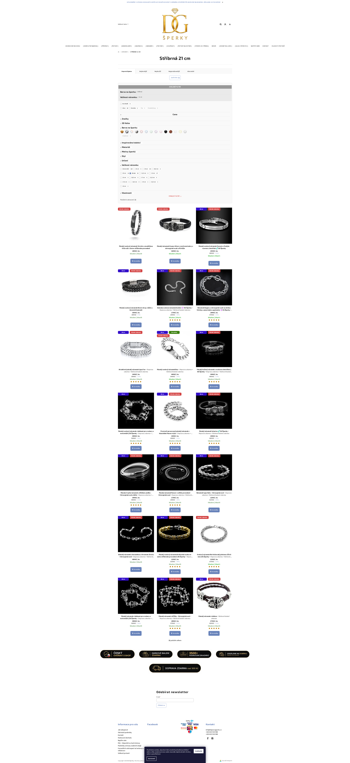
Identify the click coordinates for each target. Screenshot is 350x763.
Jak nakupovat (123, 730)
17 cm (144, 177)
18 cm (138, 169)
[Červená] (141, 131)
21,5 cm (144, 173)
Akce (125, 108)
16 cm (125, 186)
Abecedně (190, 71)
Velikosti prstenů (124, 753)
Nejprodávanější (174, 71)
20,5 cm (134, 177)
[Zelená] (151, 131)
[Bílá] (136, 131)
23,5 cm (154, 182)
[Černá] (166, 131)
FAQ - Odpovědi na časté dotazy (129, 743)
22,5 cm (153, 177)
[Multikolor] (132, 131)
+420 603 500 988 (212, 732)
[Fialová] (156, 131)
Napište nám (122, 740)
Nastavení (151, 759)
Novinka (134, 108)
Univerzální (127, 169)
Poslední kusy (153, 108)
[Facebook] (208, 738)
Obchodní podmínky (125, 732)
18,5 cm (135, 182)
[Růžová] (161, 131)
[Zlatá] (122, 131)
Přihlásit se (161, 705)
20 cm (126, 173)
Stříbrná (139, 92)
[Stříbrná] (127, 131)
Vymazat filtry (174, 196)
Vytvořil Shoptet (227, 761)
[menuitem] (73, 46)
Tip (143, 108)
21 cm (140, 97)
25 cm (145, 182)
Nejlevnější (143, 71)
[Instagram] (212, 738)
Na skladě (126, 104)
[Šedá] (185, 131)
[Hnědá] (170, 131)
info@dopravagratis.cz (214, 730)
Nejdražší (158, 71)
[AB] (175, 131)
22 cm (154, 173)
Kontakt (121, 735)
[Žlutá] (180, 131)
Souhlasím (198, 751)
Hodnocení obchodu (125, 738)
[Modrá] (146, 131)
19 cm (147, 169)
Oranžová (126, 136)
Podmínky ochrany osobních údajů (129, 746)
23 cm (125, 177)
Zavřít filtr (174, 78)
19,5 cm (157, 169)
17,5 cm (126, 182)
